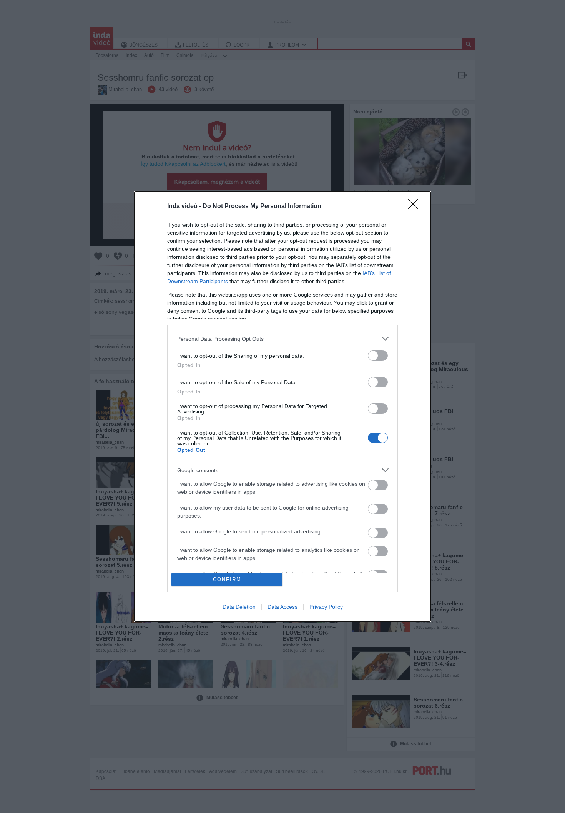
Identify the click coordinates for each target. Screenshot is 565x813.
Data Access (282, 607)
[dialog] (282, 406)
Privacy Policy (326, 607)
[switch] (378, 355)
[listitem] (282, 339)
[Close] (415, 206)
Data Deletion (239, 607)
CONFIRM (227, 579)
